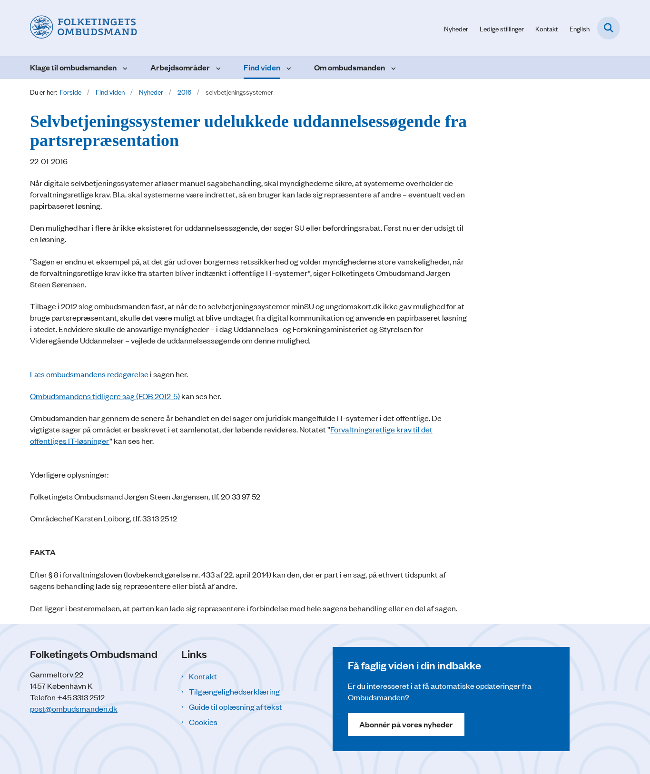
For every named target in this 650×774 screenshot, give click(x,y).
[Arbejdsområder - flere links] (217, 67)
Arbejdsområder (180, 67)
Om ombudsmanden (349, 67)
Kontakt (203, 676)
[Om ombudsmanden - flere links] (392, 67)
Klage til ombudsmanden (73, 67)
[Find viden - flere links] (287, 67)
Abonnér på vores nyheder (406, 724)
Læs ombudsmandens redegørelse (89, 374)
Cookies (203, 721)
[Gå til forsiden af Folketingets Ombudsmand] (83, 28)
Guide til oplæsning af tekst (235, 706)
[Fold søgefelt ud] (608, 28)
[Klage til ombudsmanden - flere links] (124, 67)
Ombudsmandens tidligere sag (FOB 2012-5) (105, 396)
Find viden (262, 67)
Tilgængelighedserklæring (234, 691)
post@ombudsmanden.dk (74, 708)
